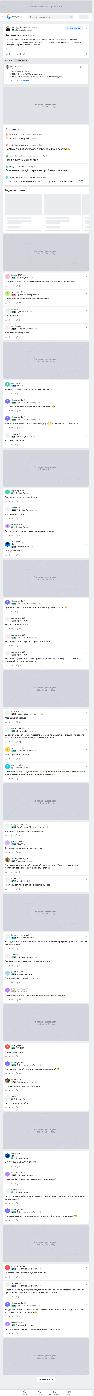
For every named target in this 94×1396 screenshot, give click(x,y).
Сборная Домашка (23, 30)
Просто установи (25, 134)
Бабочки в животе (25, 1082)
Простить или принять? (28, 295)
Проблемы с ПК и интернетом (31, 827)
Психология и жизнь (28, 177)
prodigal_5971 (14, 177)
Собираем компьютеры (27, 156)
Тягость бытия (23, 547)
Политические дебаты (27, 1269)
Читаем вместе (25, 145)
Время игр (22, 620)
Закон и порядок (24, 938)
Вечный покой (23, 881)
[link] (46, 280)
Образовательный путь (28, 402)
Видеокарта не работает (21, 138)
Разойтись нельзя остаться (30, 714)
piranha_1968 (13, 145)
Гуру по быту (23, 312)
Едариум (21, 991)
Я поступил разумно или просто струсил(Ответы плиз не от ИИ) (44, 181)
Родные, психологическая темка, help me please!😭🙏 (38, 149)
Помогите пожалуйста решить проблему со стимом (37, 170)
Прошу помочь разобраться (22, 159)
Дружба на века (24, 974)
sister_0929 (13, 134)
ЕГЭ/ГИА (21, 844)
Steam (21, 167)
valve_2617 (13, 156)
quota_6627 (13, 167)
